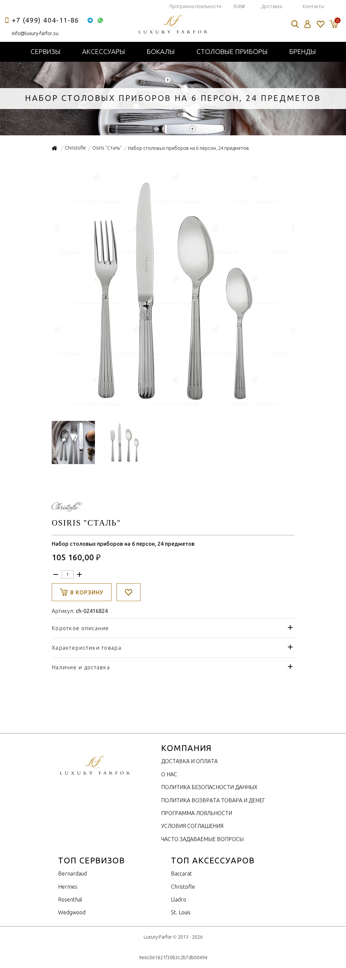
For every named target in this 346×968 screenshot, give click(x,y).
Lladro (178, 899)
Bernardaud (72, 873)
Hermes (67, 887)
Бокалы (161, 51)
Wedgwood (71, 912)
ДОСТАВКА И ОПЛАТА (189, 761)
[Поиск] (295, 24)
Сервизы (45, 51)
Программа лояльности (195, 6)
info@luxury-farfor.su (35, 33)
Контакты (313, 6)
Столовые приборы (232, 51)
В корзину (86, 592)
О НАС (169, 774)
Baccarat (181, 873)
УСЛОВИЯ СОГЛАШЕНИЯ (192, 826)
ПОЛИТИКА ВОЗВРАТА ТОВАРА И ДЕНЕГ (213, 800)
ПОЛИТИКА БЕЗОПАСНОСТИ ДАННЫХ (209, 787)
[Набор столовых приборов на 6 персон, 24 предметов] (173, 409)
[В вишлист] (129, 592)
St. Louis (181, 912)
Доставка (272, 6)
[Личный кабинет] (307, 24)
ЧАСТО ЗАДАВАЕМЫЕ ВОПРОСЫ (202, 839)
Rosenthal (70, 899)
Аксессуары (103, 51)
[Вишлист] (320, 24)
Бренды (302, 51)
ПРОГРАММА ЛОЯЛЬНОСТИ (196, 813)
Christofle (183, 887)
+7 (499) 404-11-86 (45, 20)
